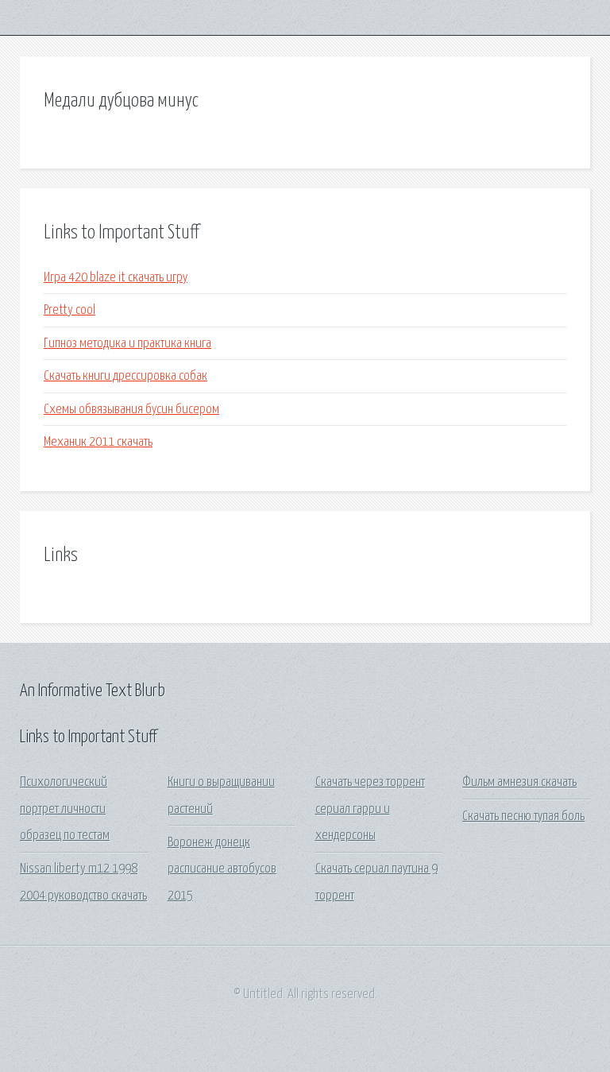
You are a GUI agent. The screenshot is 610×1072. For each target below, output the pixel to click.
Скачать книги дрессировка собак (125, 376)
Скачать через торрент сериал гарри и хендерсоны (370, 809)
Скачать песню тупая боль (523, 816)
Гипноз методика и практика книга (127, 343)
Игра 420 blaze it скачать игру (115, 277)
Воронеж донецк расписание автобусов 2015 (222, 869)
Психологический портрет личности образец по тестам (65, 809)
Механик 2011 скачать (98, 442)
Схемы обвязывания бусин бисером (131, 409)
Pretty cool (69, 310)
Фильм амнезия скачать (519, 782)
